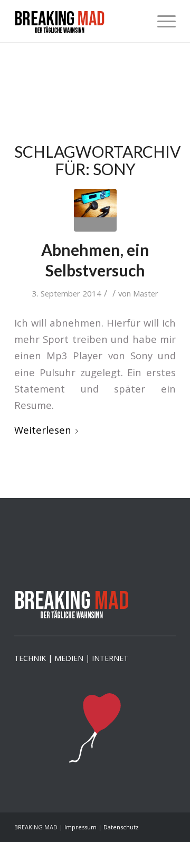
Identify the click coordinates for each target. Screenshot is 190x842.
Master (145, 293)
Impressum (80, 827)
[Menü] (161, 21)
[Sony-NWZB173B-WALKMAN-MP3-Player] (95, 210)
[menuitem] (161, 21)
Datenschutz (121, 827)
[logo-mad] (79, 21)
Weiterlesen (42, 429)
